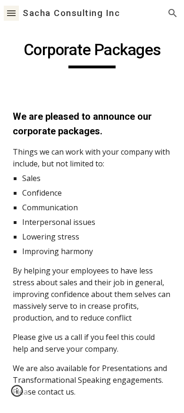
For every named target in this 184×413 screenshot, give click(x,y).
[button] (11, 13)
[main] (92, 54)
